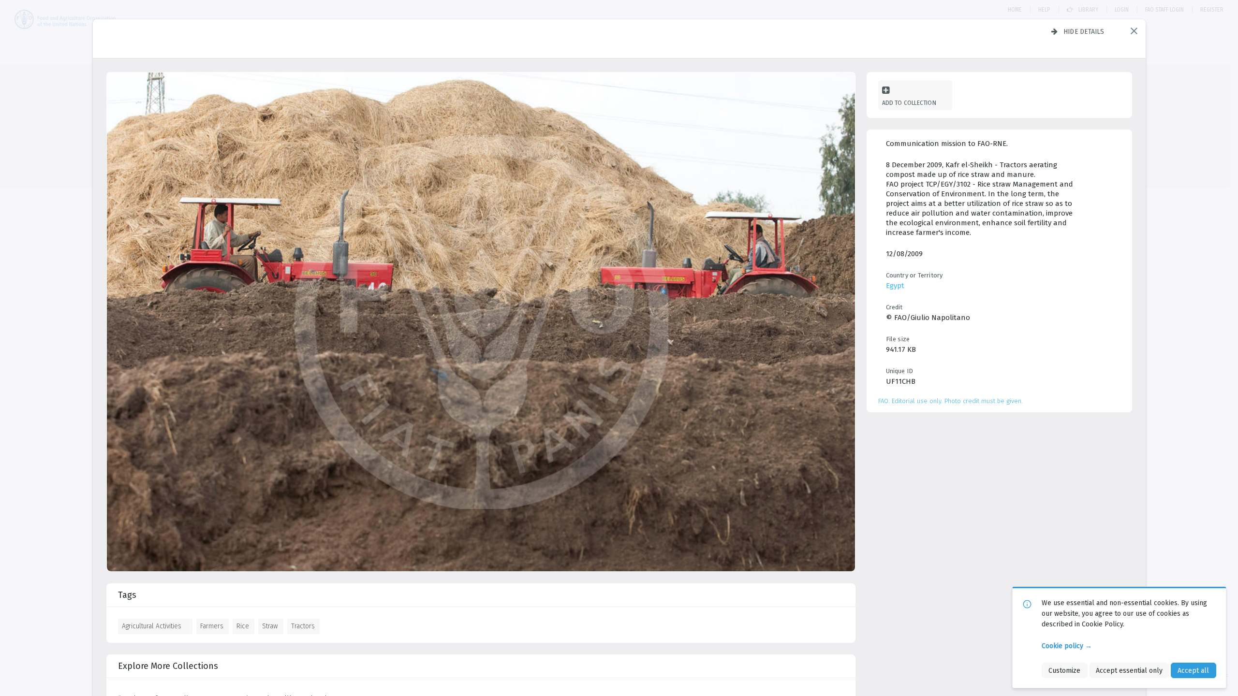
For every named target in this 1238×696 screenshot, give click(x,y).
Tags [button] (127, 595)
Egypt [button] (895, 285)
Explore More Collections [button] (168, 666)
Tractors (303, 626)
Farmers (211, 626)
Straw (270, 626)
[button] (1134, 31)
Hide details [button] (1084, 31)
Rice (242, 626)
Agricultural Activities (151, 626)
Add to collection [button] (909, 102)
